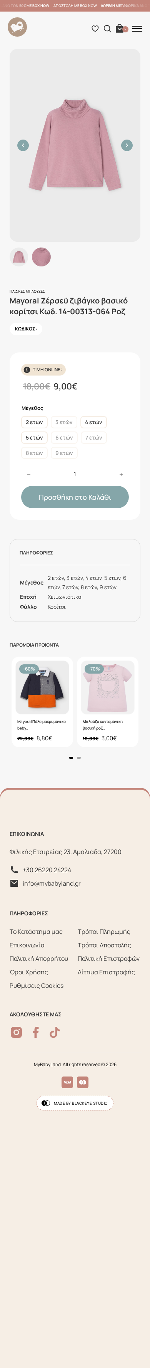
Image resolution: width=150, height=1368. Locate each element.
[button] (23, 145)
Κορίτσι (57, 606)
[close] (137, 29)
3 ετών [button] (64, 422)
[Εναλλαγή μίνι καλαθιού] (120, 29)
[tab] (71, 758)
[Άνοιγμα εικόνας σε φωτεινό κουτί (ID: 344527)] (75, 145)
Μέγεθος (32, 407)
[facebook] (35, 1032)
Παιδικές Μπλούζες (27, 291)
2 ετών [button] (34, 422)
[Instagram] (16, 1032)
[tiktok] (55, 1032)
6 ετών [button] (64, 437)
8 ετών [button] (34, 453)
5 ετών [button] (34, 437)
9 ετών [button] (64, 453)
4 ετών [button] (93, 422)
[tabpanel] (42, 702)
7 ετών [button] (93, 437)
